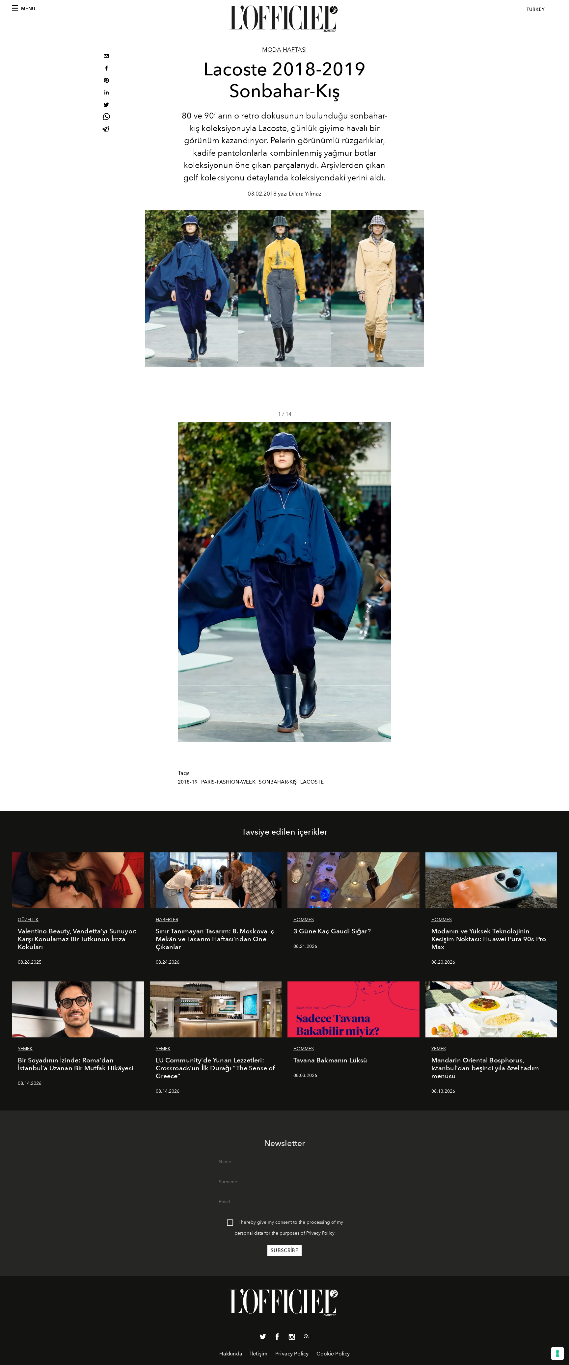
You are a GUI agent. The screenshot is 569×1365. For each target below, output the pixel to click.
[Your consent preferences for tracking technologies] (557, 1353)
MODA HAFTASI (284, 49)
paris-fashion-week (228, 782)
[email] (106, 57)
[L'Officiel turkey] (284, 19)
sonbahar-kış (278, 782)
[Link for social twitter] (262, 1338)
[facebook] (106, 69)
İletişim (258, 1354)
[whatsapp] (106, 118)
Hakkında (230, 1354)
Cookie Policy (333, 1354)
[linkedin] (106, 93)
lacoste (312, 782)
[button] (383, 582)
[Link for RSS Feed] (306, 1337)
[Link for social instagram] (291, 1338)
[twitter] (106, 105)
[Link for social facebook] (277, 1338)
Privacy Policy (320, 1233)
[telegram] (106, 130)
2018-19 (188, 782)
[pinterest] (106, 81)
